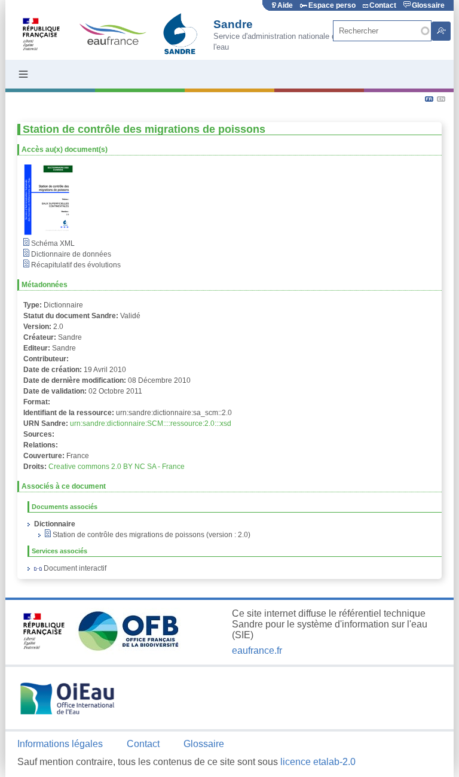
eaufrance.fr (257, 650)
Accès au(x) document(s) (65, 149)
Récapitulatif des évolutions (75, 265)
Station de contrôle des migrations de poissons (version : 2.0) (150, 535)
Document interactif (74, 568)
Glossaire (428, 5)
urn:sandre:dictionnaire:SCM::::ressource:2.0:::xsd (150, 423)
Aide (285, 5)
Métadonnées (45, 285)
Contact (382, 5)
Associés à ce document (64, 486)
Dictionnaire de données (70, 254)
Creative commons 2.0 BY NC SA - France (116, 466)
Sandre (233, 24)
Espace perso (332, 5)
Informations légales (60, 744)
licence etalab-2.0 (318, 762)
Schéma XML (52, 243)
